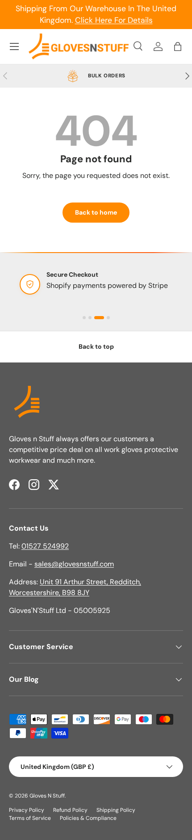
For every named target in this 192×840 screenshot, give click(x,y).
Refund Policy (70, 810)
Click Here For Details (114, 20)
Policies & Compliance (88, 818)
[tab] (84, 317)
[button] (178, 46)
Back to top (96, 346)
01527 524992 (45, 546)
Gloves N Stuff (47, 795)
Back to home (96, 212)
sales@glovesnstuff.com (74, 564)
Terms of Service (30, 818)
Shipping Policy (115, 810)
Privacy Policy (26, 810)
